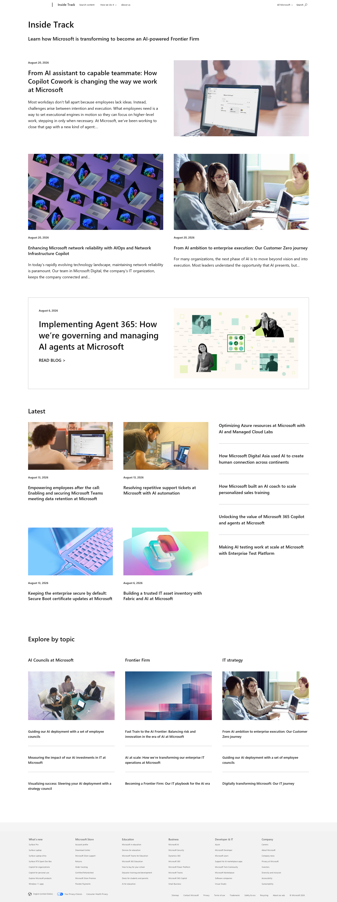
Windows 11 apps (36, 884)
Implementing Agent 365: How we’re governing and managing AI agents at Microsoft (99, 335)
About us (125, 4)
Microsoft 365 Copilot (177, 878)
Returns (78, 861)
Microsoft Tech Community (226, 867)
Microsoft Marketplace (224, 872)
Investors (265, 867)
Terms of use (219, 895)
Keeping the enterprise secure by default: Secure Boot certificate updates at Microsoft (70, 595)
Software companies (223, 878)
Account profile (81, 844)
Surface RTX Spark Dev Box (40, 861)
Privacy (206, 895)
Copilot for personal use (39, 872)
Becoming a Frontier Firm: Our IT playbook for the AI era (167, 783)
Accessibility (267, 878)
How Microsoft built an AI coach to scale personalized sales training (257, 489)
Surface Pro (33, 844)
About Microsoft (268, 850)
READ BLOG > (52, 360)
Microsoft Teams (175, 872)
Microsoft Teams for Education (135, 855)
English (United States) (43, 894)
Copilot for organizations (39, 867)
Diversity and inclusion (271, 872)
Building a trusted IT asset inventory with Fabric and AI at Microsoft (162, 595)
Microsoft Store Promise (85, 878)
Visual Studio (220, 884)
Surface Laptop (35, 850)
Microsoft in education (131, 844)
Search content (86, 4)
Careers (265, 844)
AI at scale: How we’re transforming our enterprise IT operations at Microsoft (164, 760)
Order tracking (81, 867)
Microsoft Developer (223, 850)
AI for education (129, 884)
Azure (217, 844)
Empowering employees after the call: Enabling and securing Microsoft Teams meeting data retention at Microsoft (65, 493)
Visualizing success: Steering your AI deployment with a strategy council (69, 786)
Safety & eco (250, 895)
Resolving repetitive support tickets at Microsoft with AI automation (159, 490)
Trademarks (235, 895)
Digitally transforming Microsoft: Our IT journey (258, 783)
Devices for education (131, 850)
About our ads (279, 895)
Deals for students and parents (135, 878)
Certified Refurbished (84, 872)
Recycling (264, 895)
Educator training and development (137, 872)
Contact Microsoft (191, 895)
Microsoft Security (176, 850)
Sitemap (175, 895)
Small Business (174, 884)
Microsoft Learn (221, 855)
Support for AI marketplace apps (228, 861)
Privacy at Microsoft (270, 861)
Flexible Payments (83, 884)
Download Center (82, 850)
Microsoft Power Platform (179, 867)
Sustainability (267, 884)
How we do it (107, 4)
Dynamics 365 (174, 855)
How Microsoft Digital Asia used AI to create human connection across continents (261, 459)
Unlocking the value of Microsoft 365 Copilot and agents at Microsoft (261, 519)
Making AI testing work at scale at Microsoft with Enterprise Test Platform (261, 550)
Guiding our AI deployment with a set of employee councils (66, 734)
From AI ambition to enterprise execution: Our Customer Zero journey (241, 247)
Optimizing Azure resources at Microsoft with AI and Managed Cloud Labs (262, 428)
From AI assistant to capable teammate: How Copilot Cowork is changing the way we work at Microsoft (92, 81)
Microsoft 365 (174, 861)
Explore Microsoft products (40, 878)
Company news (268, 855)
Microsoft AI (173, 844)
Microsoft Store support (85, 855)
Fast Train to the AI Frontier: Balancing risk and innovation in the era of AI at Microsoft (160, 734)
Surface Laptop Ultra (37, 855)
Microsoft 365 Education (132, 861)
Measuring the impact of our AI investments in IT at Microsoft (67, 760)
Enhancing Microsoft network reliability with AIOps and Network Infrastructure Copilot (89, 250)
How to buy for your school (133, 867)
